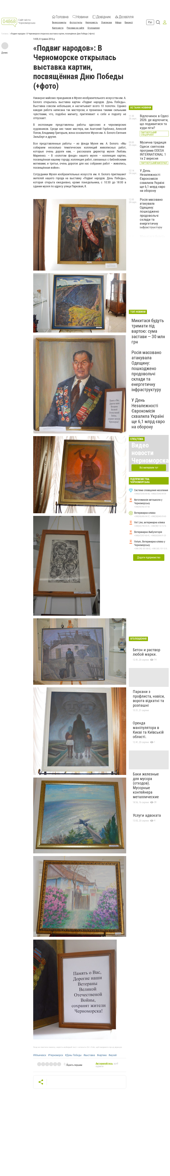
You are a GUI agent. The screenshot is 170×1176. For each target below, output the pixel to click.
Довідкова (106, 22)
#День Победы (73, 1055)
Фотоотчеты (76, 22)
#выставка (89, 1055)
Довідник (103, 17)
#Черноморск (55, 1055)
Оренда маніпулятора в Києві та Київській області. (148, 730)
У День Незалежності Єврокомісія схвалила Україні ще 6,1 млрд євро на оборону (152, 181)
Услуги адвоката (147, 815)
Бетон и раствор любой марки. (146, 652)
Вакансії (129, 22)
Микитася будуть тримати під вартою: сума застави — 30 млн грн (148, 331)
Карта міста (57, 28)
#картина (102, 1055)
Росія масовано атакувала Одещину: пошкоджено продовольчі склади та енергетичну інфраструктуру (151, 213)
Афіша (118, 22)
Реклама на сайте (75, 28)
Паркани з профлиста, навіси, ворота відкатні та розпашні (149, 698)
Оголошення (93, 28)
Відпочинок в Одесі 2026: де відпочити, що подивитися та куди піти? (154, 122)
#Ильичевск (39, 1055)
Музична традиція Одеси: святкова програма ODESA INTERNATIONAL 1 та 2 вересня (153, 150)
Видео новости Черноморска (150, 452)
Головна (62, 17)
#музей (113, 1055)
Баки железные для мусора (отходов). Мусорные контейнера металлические (146, 785)
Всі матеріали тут (148, 467)
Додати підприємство (148, 557)
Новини (82, 17)
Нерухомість (91, 22)
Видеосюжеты (59, 22)
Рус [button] (150, 22)
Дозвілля (126, 17)
